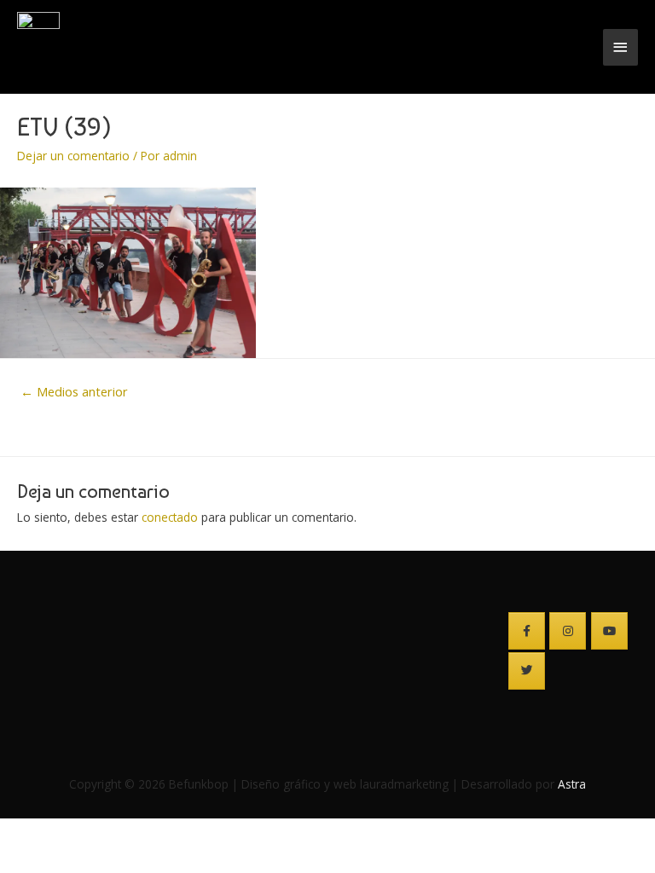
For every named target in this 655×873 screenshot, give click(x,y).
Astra (572, 784)
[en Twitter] (526, 671)
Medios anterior (74, 391)
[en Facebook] (526, 631)
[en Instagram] (567, 631)
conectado (170, 517)
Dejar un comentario (73, 155)
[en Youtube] (609, 631)
